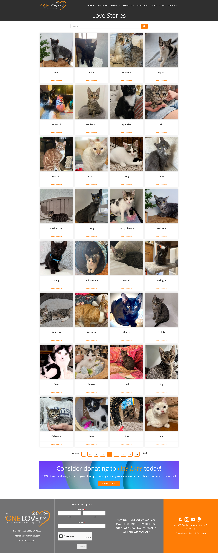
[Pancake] (91, 310)
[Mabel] (126, 258)
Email (81, 522)
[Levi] (126, 362)
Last (94, 517)
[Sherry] (126, 310)
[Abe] (161, 154)
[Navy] (56, 258)
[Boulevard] (91, 102)
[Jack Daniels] (91, 258)
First (69, 517)
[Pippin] (161, 50)
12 (117, 454)
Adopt (90, 6)
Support (115, 6)
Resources (127, 6)
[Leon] (56, 50)
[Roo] (126, 414)
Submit (82, 546)
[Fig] (161, 102)
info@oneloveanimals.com (27, 535)
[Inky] (91, 50)
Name (81, 509)
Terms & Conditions (197, 533)
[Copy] (91, 206)
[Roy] (161, 362)
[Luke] (91, 414)
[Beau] (56, 362)
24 (138, 454)
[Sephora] (126, 50)
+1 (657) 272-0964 (27, 540)
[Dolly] (126, 154)
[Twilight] (161, 258)
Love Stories (103, 6)
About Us (171, 6)
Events (154, 6)
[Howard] (56, 102)
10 (103, 454)
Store (162, 6)
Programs (141, 6)
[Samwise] (56, 310)
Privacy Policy (181, 533)
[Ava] (161, 414)
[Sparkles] (126, 102)
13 (124, 454)
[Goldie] (161, 310)
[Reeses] (91, 362)
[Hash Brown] (56, 206)
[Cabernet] (56, 414)
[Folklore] (161, 206)
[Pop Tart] (56, 154)
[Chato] (91, 154)
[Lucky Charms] (126, 206)
